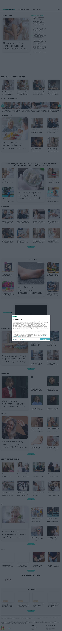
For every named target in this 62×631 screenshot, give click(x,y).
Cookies (19, 336)
